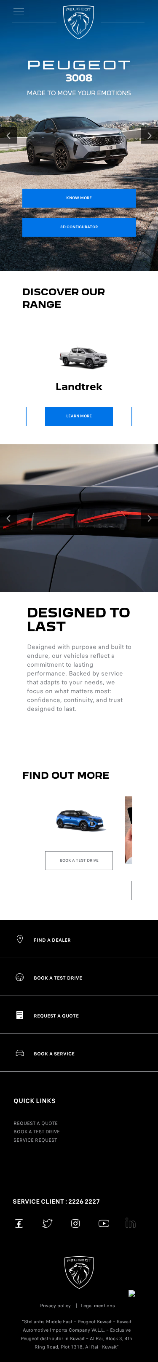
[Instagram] (75, 1223)
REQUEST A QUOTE (35, 1123)
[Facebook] (19, 1223)
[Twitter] (47, 1223)
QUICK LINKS (34, 1101)
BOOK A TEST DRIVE (36, 1131)
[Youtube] (103, 1223)
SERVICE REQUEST (35, 1140)
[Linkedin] (132, 1223)
